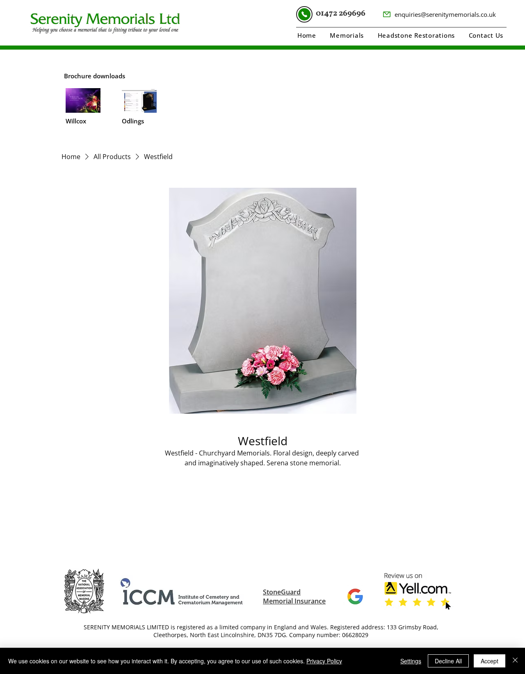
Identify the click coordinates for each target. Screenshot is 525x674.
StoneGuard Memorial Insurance (294, 596)
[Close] (515, 660)
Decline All (448, 661)
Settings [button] (410, 661)
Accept (489, 661)
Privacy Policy (324, 661)
